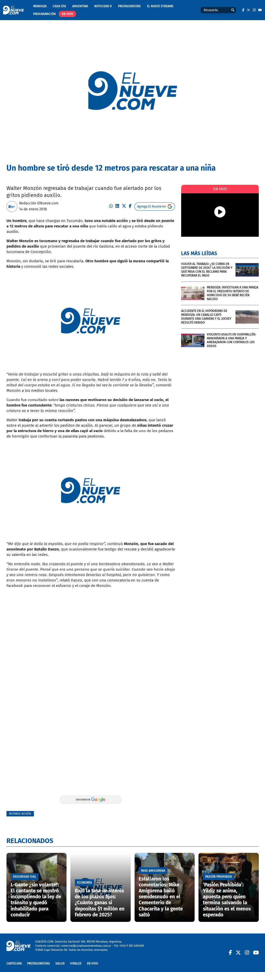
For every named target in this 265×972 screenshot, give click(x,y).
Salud (60, 963)
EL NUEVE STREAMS (160, 6)
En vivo (67, 14)
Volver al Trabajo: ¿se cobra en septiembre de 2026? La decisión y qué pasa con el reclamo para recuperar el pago (206, 269)
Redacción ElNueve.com (38, 203)
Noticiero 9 (103, 6)
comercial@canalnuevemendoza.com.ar (86, 945)
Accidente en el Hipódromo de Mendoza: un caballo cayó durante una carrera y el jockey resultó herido (206, 316)
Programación (44, 14)
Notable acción (20, 813)
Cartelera (14, 963)
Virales (76, 963)
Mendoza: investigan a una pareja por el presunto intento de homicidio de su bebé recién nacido (232, 293)
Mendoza (40, 6)
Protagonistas (129, 6)
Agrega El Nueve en (151, 206)
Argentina (80, 6)
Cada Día (59, 6)
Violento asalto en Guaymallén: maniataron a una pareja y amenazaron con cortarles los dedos (231, 340)
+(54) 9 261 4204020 (131, 945)
